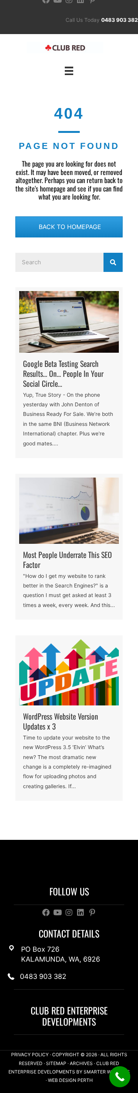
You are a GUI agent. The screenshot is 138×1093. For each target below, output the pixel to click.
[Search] (113, 262)
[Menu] (69, 70)
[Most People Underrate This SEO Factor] (69, 547)
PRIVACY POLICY (30, 1054)
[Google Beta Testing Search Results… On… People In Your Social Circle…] (69, 372)
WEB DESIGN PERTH (70, 1080)
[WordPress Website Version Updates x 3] (69, 718)
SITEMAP (56, 1063)
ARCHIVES (81, 1063)
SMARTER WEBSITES (107, 1072)
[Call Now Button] (119, 1076)
